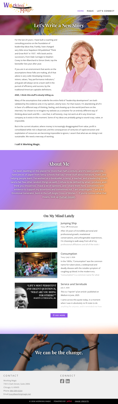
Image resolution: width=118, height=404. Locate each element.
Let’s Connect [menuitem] (106, 11)
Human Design (67, 196)
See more (60, 315)
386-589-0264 (16, 390)
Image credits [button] (82, 401)
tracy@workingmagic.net (20, 394)
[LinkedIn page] (68, 381)
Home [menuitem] (80, 11)
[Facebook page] (62, 381)
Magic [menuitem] (90, 11)
